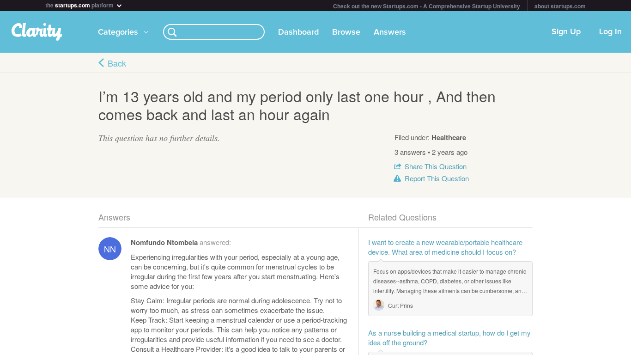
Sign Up (566, 32)
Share (436, 166)
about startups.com (560, 6)
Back (117, 63)
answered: (181, 242)
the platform (80, 4)
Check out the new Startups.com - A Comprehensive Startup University (426, 6)
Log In (610, 32)
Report (437, 178)
